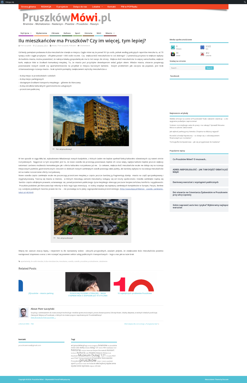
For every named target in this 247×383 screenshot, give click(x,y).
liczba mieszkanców (51, 261)
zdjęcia (92, 366)
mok (109, 353)
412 (207, 53)
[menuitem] (2, 2)
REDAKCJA (46, 6)
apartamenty (25, 261)
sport (73, 363)
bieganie (95, 345)
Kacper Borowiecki (100, 350)
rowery (104, 361)
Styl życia (24, 33)
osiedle (77, 261)
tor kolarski (91, 363)
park (72, 358)
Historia (88, 33)
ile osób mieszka (37, 261)
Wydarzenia (41, 33)
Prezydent (75, 361)
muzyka (109, 356)
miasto (92, 352)
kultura (81, 352)
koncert (110, 350)
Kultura (67, 33)
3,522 (208, 46)
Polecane (72, 46)
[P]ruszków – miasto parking (41, 293)
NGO (99, 33)
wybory (103, 363)
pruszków (83, 261)
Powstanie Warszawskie (102, 358)
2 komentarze (85, 46)
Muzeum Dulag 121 (92, 355)
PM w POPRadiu (129, 6)
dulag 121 (94, 347)
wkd (97, 363)
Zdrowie (55, 33)
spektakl (110, 361)
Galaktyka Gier (111, 348)
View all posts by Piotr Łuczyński (43, 317)
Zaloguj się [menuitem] (9, 2)
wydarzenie (76, 365)
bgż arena (88, 345)
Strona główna (28, 6)
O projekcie (62, 6)
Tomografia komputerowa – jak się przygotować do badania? (195, 142)
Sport (77, 33)
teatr (84, 363)
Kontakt (111, 6)
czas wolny (80, 347)
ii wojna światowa (86, 350)
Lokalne (96, 6)
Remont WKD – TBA (27, 324)
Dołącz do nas (80, 6)
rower (99, 361)
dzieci (101, 348)
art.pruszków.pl (78, 345)
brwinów (102, 345)
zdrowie (98, 366)
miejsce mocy (101, 353)
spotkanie (79, 363)
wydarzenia (111, 363)
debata (87, 348)
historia (76, 350)
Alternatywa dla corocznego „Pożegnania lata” (141, 324)
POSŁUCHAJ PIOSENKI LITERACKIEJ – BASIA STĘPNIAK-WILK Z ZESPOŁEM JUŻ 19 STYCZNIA (87, 294)
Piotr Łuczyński (25, 46)
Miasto (109, 33)
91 (177, 53)
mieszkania (63, 261)
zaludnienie (103, 261)
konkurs (73, 353)
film (104, 348)
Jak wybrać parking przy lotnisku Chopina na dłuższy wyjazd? (194, 131)
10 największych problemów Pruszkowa (135, 293)
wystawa (85, 365)
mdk (86, 353)
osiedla (70, 261)
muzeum (74, 356)
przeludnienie (93, 261)
